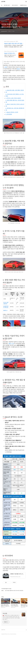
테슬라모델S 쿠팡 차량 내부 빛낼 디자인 (14, 43)
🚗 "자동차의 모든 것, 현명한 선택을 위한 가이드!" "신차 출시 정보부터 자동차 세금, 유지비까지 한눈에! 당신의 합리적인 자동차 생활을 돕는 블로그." (11, 617)
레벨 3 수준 (11, 343)
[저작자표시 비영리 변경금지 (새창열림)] (19, 582)
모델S (5, 67)
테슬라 (18, 69)
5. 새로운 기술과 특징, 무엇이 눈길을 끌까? (15, 105)
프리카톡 (3, 1)
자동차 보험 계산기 (15, 5)
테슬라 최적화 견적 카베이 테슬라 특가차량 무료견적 (9, 53)
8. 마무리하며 (9, 114)
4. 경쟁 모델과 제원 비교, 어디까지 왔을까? (15, 101)
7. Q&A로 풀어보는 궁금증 (12, 112)
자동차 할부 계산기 (7, 5)
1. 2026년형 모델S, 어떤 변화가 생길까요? (15, 91)
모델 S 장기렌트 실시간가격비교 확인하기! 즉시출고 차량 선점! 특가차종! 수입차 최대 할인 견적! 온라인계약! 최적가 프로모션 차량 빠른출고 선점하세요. (10, 55)
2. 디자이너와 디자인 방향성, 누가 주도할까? (15, 95)
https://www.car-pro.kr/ (9, 51)
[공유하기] (8, 583)
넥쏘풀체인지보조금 (23, 5)
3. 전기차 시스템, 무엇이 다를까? (13, 98)
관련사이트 (3, 629)
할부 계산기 (3, 632)
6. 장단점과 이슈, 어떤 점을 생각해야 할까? (15, 109)
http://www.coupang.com (9, 41)
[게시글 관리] (9, 583)
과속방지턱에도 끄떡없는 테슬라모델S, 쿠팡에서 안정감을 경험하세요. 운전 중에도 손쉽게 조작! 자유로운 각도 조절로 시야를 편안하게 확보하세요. (14, 46)
